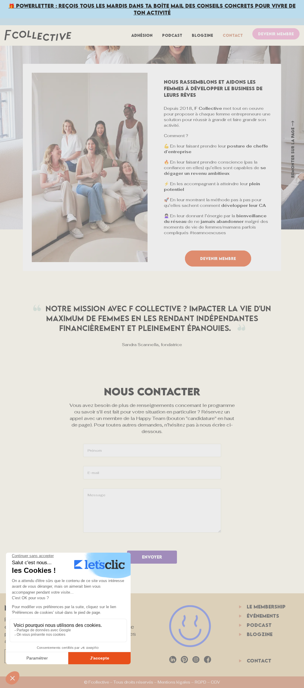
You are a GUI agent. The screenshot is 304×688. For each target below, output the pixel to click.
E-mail (93, 472)
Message (96, 495)
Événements (263, 616)
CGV (215, 682)
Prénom (95, 450)
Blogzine (202, 35)
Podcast (172, 35)
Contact (233, 35)
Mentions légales (174, 682)
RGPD (200, 682)
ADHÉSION (142, 35)
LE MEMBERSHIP (266, 607)
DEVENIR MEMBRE (276, 33)
